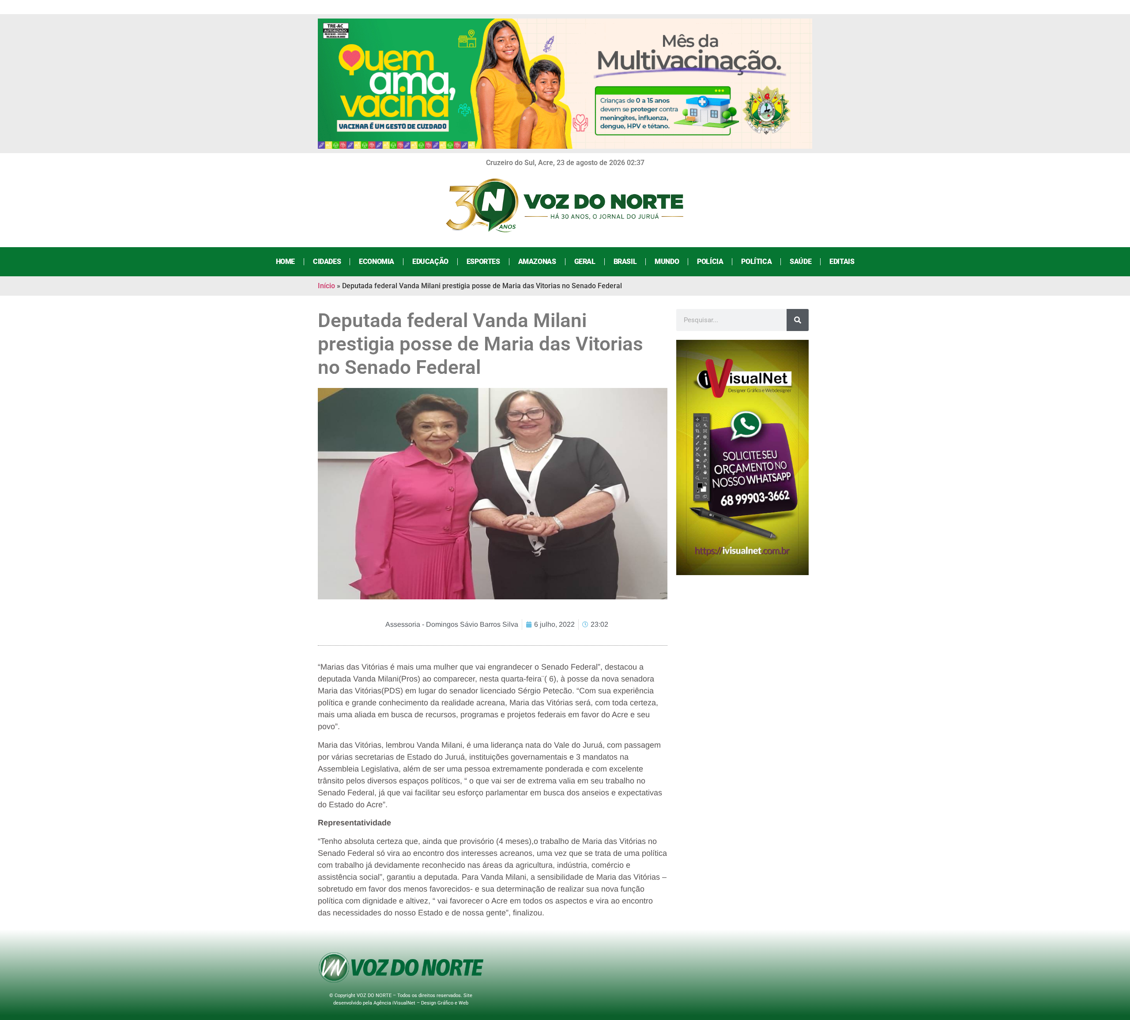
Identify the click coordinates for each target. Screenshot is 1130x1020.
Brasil (625, 261)
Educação (430, 261)
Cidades (327, 261)
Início (326, 286)
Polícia (710, 261)
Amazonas (537, 261)
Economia (376, 261)
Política (756, 261)
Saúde (800, 261)
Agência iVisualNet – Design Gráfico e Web (420, 1003)
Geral (584, 261)
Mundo (667, 261)
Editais (841, 261)
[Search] (798, 320)
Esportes (483, 261)
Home (285, 261)
